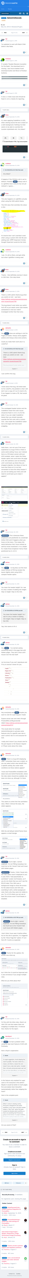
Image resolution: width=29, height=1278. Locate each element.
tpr (4, 25)
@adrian (4, 862)
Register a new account (14, 1160)
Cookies (18, 1273)
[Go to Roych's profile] (25, 1220)
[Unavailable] (14, 78)
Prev (5, 32)
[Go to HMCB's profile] (25, 1246)
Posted (11, 40)
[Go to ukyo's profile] (25, 1232)
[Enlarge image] (13, 221)
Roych (6, 1225)
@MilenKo (5, 535)
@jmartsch (5, 872)
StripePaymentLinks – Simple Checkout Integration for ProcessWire (11, 1209)
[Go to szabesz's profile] (3, 164)
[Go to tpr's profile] (3, 39)
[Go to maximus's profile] (25, 1258)
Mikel (5, 1213)
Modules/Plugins (17, 27)
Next (23, 32)
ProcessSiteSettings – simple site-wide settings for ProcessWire (11, 1221)
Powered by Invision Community (14, 1275)
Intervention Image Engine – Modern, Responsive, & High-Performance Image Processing (11, 1233)
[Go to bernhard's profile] (3, 1037)
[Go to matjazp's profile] (3, 59)
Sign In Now (14, 1173)
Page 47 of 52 (14, 32)
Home (2, 9)
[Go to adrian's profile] (3, 563)
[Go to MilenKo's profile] (3, 443)
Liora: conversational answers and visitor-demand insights (11, 1259)
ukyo (5, 1237)
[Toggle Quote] (4, 170)
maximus (7, 1249)
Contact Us (12, 1273)
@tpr (15, 181)
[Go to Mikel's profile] (25, 1208)
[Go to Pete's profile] (3, 116)
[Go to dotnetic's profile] (3, 329)
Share (7, 1183)
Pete (19, 170)
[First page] (2, 32)
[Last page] (27, 32)
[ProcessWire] (9, 3)
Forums (10, 9)
